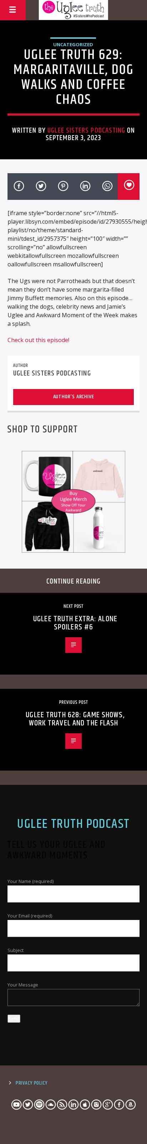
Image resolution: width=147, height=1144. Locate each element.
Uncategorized (73, 44)
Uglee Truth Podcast (73, 824)
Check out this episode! (38, 340)
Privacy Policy (31, 1083)
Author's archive (73, 396)
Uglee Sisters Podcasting (86, 130)
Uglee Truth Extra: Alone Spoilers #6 (75, 623)
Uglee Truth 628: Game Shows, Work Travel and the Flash (75, 719)
